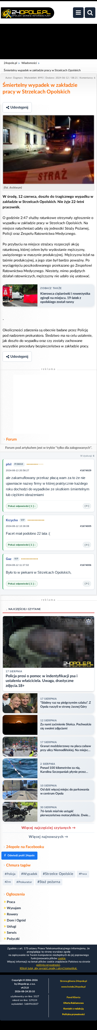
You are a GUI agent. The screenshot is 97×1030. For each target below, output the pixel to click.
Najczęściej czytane (24, 609)
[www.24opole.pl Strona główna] (27, 15)
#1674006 (85, 565)
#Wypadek (29, 874)
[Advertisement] (48, 404)
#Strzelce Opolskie (58, 874)
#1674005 (85, 526)
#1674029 (85, 470)
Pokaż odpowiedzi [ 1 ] (21, 506)
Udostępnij (19, 107)
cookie (61, 958)
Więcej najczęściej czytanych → (48, 828)
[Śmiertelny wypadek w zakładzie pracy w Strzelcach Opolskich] (48, 149)
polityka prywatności (48, 965)
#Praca (83, 874)
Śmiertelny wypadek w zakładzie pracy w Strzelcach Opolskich (42, 70)
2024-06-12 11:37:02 (17, 565)
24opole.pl (10, 63)
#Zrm (8, 882)
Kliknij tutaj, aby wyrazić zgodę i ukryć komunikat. (48, 968)
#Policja (10, 874)
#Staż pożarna (48, 882)
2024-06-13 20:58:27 (17, 470)
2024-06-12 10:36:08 (17, 526)
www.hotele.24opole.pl (73, 987)
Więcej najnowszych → (48, 837)
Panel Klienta (73, 997)
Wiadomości (29, 63)
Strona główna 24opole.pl (73, 981)
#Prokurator (24, 882)
